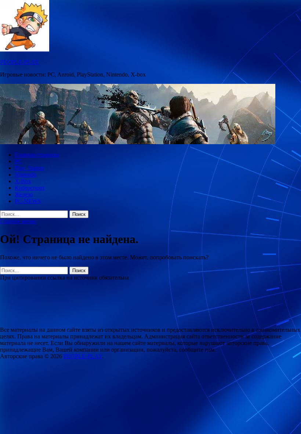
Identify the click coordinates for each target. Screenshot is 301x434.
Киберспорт (30, 188)
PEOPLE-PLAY (19, 62)
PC (18, 161)
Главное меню (18, 221)
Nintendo (25, 174)
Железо (24, 194)
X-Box (23, 181)
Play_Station (29, 168)
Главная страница (37, 155)
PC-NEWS (28, 201)
